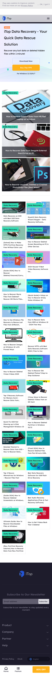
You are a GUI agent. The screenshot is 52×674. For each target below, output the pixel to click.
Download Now (26, 61)
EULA (20, 659)
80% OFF (41, 669)
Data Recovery (10, 93)
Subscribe (43, 601)
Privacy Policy (8, 659)
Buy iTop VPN (26, 68)
